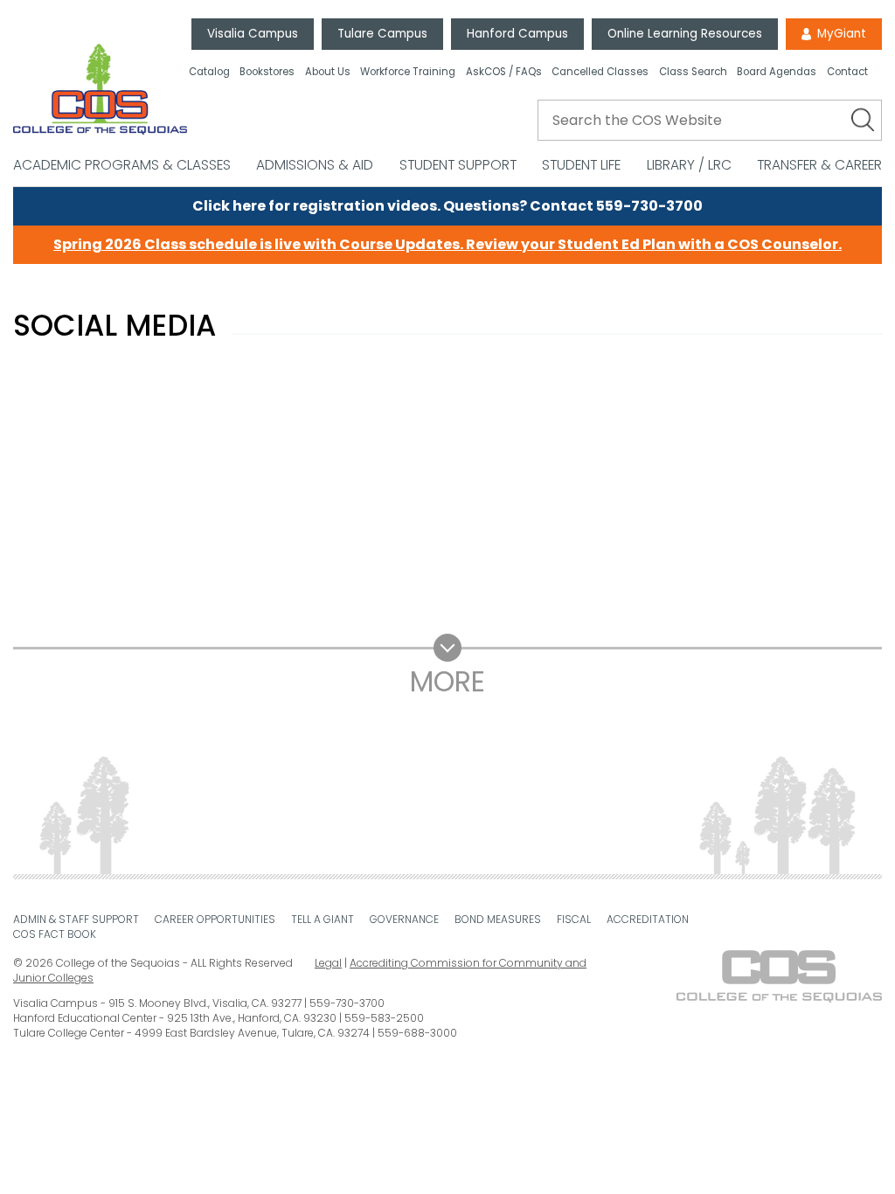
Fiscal (574, 919)
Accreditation (648, 919)
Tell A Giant (322, 919)
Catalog (209, 72)
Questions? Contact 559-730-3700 (573, 206)
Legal (328, 962)
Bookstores (267, 72)
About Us (327, 72)
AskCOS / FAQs (504, 72)
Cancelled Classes (600, 72)
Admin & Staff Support (76, 919)
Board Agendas (776, 72)
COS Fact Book (54, 934)
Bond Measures (497, 919)
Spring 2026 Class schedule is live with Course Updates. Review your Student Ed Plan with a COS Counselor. (447, 244)
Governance (404, 919)
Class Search (693, 72)
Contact (847, 72)
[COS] (100, 89)
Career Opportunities (215, 919)
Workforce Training (407, 72)
